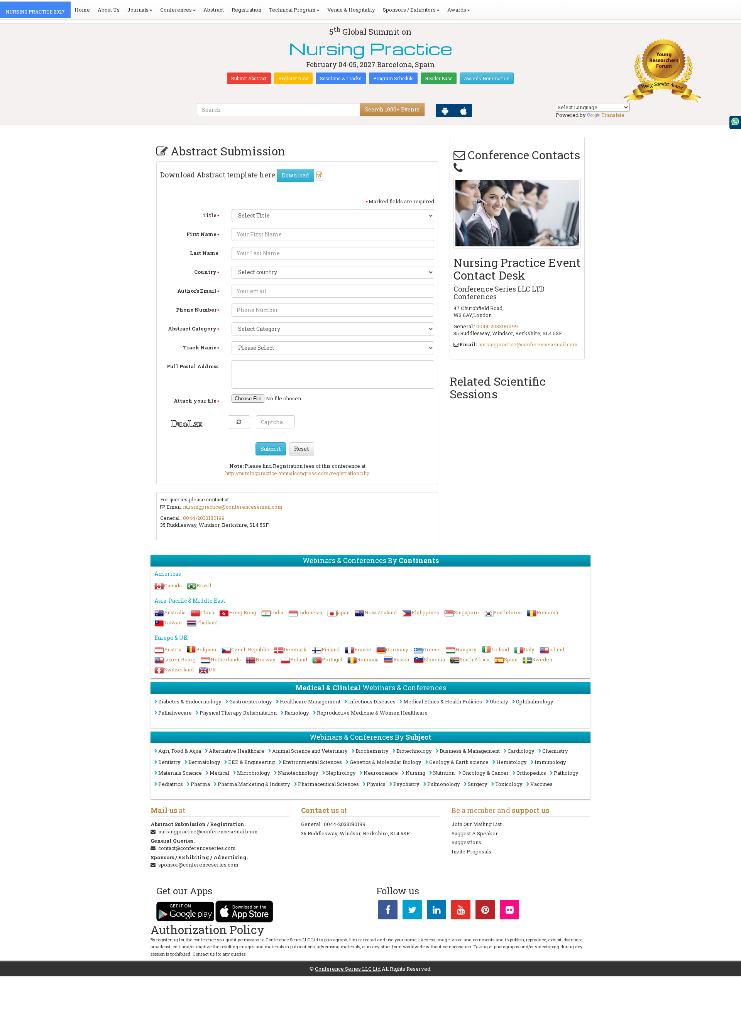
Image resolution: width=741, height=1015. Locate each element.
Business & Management (470, 750)
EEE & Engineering (251, 762)
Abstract (213, 9)
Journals (138, 9)
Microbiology (253, 772)
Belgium (206, 649)
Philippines (425, 612)
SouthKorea (508, 612)
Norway (265, 659)
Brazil (203, 585)
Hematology (511, 762)
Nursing (415, 772)
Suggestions (466, 842)
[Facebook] (388, 911)
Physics (376, 784)
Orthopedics (531, 772)
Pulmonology (443, 784)
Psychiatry (406, 784)
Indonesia (310, 612)
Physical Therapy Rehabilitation (238, 712)
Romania (547, 612)
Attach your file (195, 400)
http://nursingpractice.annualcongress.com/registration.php (297, 473)
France (362, 649)
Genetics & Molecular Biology (385, 762)
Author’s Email (197, 290)
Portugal (332, 659)
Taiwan (173, 622)
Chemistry (555, 750)
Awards (456, 9)
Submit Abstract (249, 78)
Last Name (204, 253)
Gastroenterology (250, 701)
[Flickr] (509, 911)
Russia (401, 659)
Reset (301, 448)
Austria (172, 649)
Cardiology (521, 750)
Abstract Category (192, 328)
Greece (432, 649)
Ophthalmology (534, 701)
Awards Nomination (486, 78)
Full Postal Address (192, 366)
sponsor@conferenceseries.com (198, 864)
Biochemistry (372, 750)
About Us (109, 9)
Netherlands (225, 659)
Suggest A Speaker (475, 833)
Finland (330, 649)
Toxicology (509, 784)
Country (205, 271)
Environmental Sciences (312, 762)
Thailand (207, 622)
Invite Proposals (471, 851)
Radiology (296, 712)
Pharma (200, 784)
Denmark (295, 649)
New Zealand (380, 612)
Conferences (176, 9)
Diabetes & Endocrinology (190, 701)
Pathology (566, 772)
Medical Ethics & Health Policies (442, 701)
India (277, 612)
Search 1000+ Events (392, 109)
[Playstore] (445, 110)
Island (556, 649)
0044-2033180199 (204, 517)
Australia (175, 612)
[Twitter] (412, 911)
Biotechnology (414, 750)
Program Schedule (393, 78)
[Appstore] (463, 110)
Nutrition (444, 772)
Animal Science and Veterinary (310, 750)
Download (295, 175)
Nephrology (341, 772)
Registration (246, 9)
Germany (397, 649)
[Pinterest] (485, 911)
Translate (612, 114)
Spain (511, 659)
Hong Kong (242, 612)
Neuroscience (381, 772)
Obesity (499, 701)
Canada (173, 585)
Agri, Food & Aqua (179, 750)
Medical (219, 772)
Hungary (466, 649)
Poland (298, 659)
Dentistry (169, 762)
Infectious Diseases (372, 701)
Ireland (500, 649)
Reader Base (438, 78)
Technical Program (292, 9)
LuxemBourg (180, 659)
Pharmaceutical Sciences (328, 784)
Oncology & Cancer (485, 772)
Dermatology (204, 762)
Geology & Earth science (459, 762)
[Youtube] (460, 911)
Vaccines (541, 784)
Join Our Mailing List (477, 824)
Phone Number (196, 309)
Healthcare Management (310, 701)
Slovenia (434, 659)
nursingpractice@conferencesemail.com (233, 506)
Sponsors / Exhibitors (409, 9)
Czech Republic (250, 649)
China (207, 612)
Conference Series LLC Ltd (348, 968)
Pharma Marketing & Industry (254, 784)
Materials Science (180, 772)
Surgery (477, 784)
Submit (271, 448)
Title (210, 215)
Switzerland (179, 669)
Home (82, 9)
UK (212, 669)
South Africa (474, 659)
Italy (529, 649)
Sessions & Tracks (341, 78)
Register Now (293, 78)
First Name (201, 234)
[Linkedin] (436, 911)
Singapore (466, 612)
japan (343, 612)
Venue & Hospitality (351, 9)
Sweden (542, 659)
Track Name (200, 347)
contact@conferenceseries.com (197, 848)
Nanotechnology (298, 772)
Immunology (550, 762)
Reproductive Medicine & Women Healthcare (372, 712)
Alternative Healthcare (236, 750)
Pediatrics (170, 784)
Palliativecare (175, 712)
